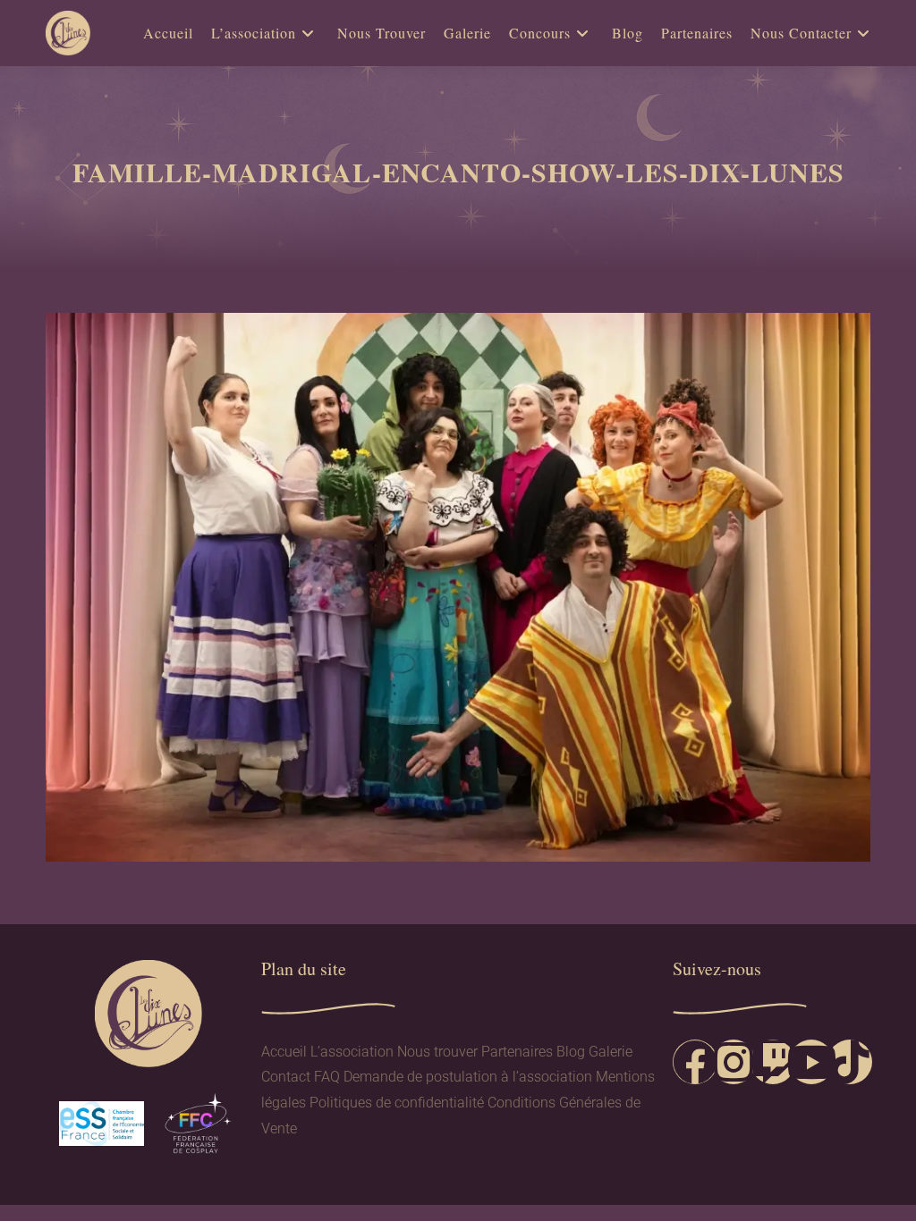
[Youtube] (811, 1062)
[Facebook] (695, 1062)
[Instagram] (733, 1062)
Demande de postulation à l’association (468, 1076)
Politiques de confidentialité (397, 1102)
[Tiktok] (849, 1062)
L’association (352, 1051)
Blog (570, 1051)
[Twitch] (773, 1062)
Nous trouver (437, 1051)
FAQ (327, 1076)
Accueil (284, 1051)
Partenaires (517, 1051)
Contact (285, 1076)
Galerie (610, 1051)
